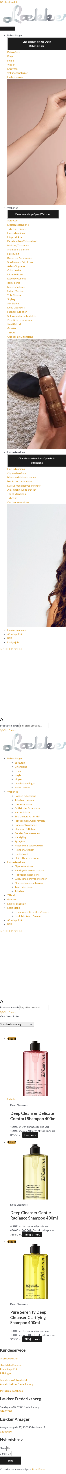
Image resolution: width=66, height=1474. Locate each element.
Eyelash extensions (25, 795)
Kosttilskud (21, 853)
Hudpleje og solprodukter (29, 845)
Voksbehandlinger (25, 783)
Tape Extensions (24, 886)
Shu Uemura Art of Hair (28, 816)
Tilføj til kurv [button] (32, 1234)
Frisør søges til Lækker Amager (32, 911)
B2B (9, 924)
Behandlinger (14, 758)
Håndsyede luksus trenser (29, 870)
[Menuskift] (7, 28)
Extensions (21, 766)
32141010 (6, 1431)
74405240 (6, 1411)
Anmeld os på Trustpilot (13, 1379)
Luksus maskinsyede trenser (31, 878)
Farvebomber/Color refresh (30, 820)
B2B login (5, 1373)
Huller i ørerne (22, 787)
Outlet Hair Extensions (27, 808)
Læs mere (30, 1135)
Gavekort (12, 899)
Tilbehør (19, 891)
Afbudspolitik (14, 920)
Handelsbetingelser (11, 1365)
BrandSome (38, 1469)
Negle (18, 775)
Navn (3, 1448)
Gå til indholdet (8, 1)
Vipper (18, 779)
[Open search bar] (1, 720)
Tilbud (11, 895)
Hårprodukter (22, 812)
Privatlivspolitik (8, 1369)
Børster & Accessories (27, 833)
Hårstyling (20, 837)
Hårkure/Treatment (26, 824)
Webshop (12, 791)
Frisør (18, 770)
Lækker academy (16, 903)
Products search (9, 725)
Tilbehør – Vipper (24, 799)
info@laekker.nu (9, 1358)
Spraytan (20, 762)
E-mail (3, 1453)
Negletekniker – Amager (28, 915)
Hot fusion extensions (27, 874)
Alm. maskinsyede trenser (29, 882)
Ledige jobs (13, 907)
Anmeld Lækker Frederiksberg (16, 1384)
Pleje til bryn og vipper (27, 857)
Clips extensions (24, 866)
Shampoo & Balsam (25, 828)
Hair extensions (23, 804)
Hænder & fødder (24, 849)
